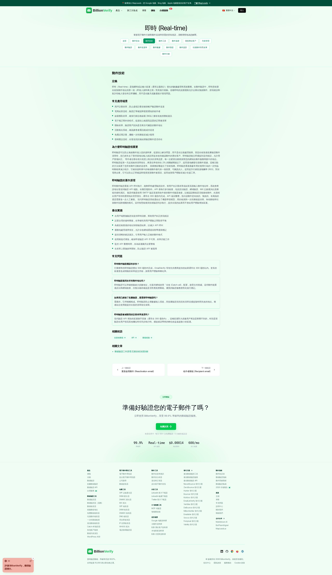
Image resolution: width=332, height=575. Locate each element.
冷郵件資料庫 (156, 524)
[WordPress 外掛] (242, 551)
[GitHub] (227, 551)
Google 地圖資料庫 (159, 520)
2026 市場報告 (223, 487)
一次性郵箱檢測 (93, 520)
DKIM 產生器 (124, 496)
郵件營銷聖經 (221, 480)
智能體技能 (155, 512)
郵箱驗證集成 (221, 484)
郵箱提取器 (123, 484)
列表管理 (205, 41)
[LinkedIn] (221, 551)
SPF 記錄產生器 (125, 493)
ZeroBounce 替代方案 (193, 487)
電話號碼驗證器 (125, 530)
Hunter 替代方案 (190, 491)
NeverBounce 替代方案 (193, 484)
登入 (242, 10)
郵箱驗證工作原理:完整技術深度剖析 (131, 351)
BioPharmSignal (222, 525)
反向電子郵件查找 (158, 484)
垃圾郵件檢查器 (93, 516)
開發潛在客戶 (190, 41)
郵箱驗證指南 (221, 477)
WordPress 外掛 (93, 537)
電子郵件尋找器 (125, 474)
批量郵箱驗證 (92, 484)
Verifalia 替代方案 (191, 504)
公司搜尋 (122, 480)
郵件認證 (183, 47)
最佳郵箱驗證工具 (191, 474)
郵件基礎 (175, 41)
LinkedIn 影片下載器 (159, 493)
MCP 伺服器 (156, 508)
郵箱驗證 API (92, 487)
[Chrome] (232, 551)
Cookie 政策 (239, 563)
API (133, 338)
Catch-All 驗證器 (93, 526)
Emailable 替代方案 (191, 514)
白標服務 (165, 10)
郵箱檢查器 (91, 506)
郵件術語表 (220, 474)
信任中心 (207, 563)
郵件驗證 (128, 47)
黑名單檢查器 (124, 520)
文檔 (217, 496)
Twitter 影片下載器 (158, 499)
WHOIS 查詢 (124, 526)
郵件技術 (149, 41)
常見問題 (219, 503)
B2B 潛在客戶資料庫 (159, 527)
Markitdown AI (221, 522)
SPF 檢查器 (123, 506)
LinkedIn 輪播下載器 (159, 496)
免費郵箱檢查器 (93, 513)
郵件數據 (156, 47)
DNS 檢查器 (124, 516)
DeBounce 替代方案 (192, 507)
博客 (144, 10)
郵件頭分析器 (156, 477)
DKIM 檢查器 (124, 510)
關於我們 (219, 510)
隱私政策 (217, 563)
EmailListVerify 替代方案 (193, 501)
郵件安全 (136, 41)
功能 (89, 477)
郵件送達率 (142, 47)
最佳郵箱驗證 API (190, 480)
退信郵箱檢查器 (93, 523)
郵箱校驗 (146, 338)
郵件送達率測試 (157, 474)
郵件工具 (162, 41)
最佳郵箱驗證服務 (191, 477)
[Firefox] (237, 551)
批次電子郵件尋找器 (127, 477)
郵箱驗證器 (91, 499)
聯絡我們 (219, 513)
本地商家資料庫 (157, 531)
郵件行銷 (166, 54)
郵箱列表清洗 (92, 533)
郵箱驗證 (90, 480)
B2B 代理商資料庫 (158, 534)
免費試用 (164, 426)
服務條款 (227, 563)
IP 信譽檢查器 (124, 523)
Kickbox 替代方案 (191, 497)
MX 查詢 (122, 503)
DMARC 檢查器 (125, 513)
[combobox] (229, 10)
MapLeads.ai (221, 528)
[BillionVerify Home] (99, 10)
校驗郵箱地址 (92, 510)
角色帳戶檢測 (92, 530)
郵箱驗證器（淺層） (95, 503)
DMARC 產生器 (125, 499)
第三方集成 (132, 10)
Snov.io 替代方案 (190, 518)
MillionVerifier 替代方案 (193, 511)
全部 (124, 41)
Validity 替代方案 (190, 524)
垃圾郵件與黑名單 (200, 47)
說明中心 (219, 506)
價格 (153, 10)
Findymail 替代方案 (191, 521)
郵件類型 (170, 47)
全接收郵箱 (118, 338)
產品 (118, 10)
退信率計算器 (156, 480)
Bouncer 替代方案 (191, 494)
